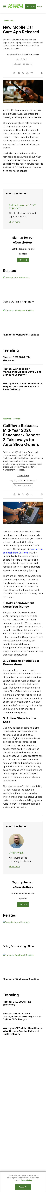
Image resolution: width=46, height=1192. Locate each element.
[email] (32, 73)
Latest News (8, 20)
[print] (42, 73)
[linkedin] (18, 73)
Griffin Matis (23, 475)
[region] (23, 1181)
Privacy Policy (26, 1180)
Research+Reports (11, 419)
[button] (5, 6)
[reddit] (27, 73)
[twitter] (23, 73)
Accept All (23, 1187)
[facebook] (14, 73)
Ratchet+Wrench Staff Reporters (23, 54)
